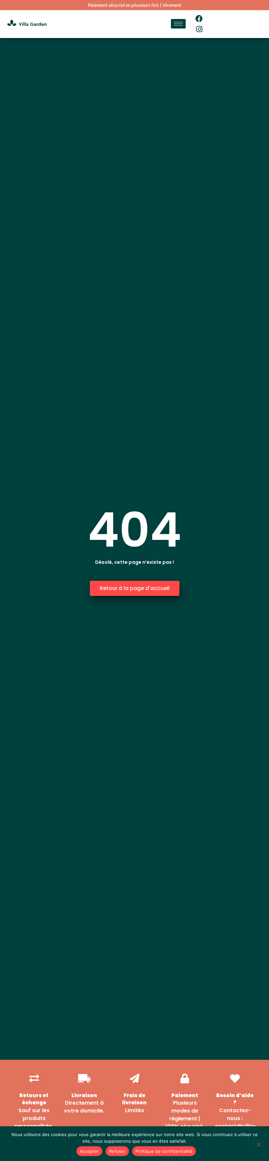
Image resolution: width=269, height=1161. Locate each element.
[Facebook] (199, 18)
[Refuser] (258, 1143)
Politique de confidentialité (164, 1151)
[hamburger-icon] (178, 24)
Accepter (89, 1151)
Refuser (117, 1151)
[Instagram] (199, 29)
